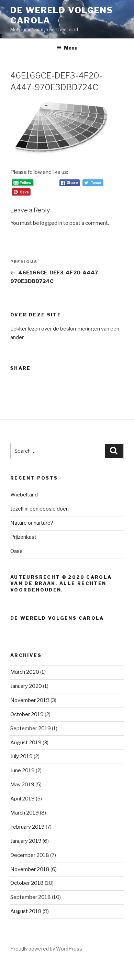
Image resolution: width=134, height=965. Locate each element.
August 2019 (26, 743)
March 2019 (24, 813)
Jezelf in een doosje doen (39, 509)
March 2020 (24, 672)
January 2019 (26, 841)
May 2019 (22, 785)
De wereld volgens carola (57, 618)
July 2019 (21, 756)
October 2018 (27, 883)
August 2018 (26, 911)
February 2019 (27, 827)
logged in (51, 223)
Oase (16, 551)
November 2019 (29, 700)
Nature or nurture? (31, 523)
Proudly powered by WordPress (46, 949)
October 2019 (27, 714)
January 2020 (26, 686)
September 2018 (30, 897)
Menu (71, 48)
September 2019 (30, 728)
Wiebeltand (24, 495)
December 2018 (29, 855)
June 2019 (22, 770)
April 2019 (22, 799)
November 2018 (29, 869)
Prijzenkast (23, 537)
